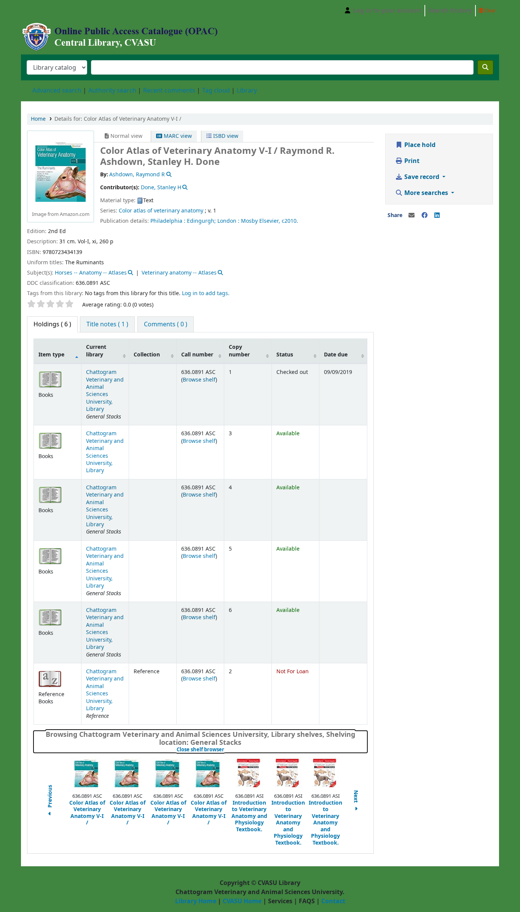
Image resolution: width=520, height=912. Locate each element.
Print (411, 161)
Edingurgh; (201, 221)
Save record (422, 177)
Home (38, 119)
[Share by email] (411, 216)
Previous (50, 797)
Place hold (419, 145)
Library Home (195, 901)
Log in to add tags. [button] (206, 293)
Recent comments (169, 90)
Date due (336, 355)
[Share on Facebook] (424, 216)
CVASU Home (242, 901)
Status (284, 355)
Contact (333, 901)
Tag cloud (216, 90)
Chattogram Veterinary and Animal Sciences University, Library (105, 390)
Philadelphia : (167, 221)
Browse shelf (199, 380)
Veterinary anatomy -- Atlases (179, 273)
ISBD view (225, 136)
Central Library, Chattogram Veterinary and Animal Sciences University (40, 10)
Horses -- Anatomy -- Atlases (91, 273)
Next (356, 797)
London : (228, 221)
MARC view (177, 136)
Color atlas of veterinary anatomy (161, 211)
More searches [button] (426, 193)
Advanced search (56, 90)
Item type (51, 355)
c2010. (290, 221)
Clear (489, 10)
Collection (147, 355)
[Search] (485, 67)
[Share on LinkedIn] (437, 216)
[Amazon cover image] (60, 171)
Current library (96, 350)
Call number (197, 355)
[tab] (107, 324)
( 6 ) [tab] (52, 324)
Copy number (239, 350)
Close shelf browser (226, 750)
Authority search (112, 90)
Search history (450, 10)
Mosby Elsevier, (260, 221)
